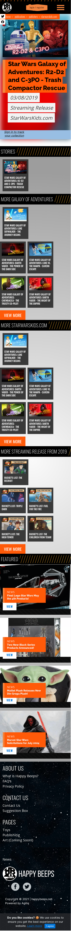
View (10, 607)
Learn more (34, 926)
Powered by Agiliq (17, 903)
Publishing (11, 835)
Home (8, 17)
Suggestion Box (15, 810)
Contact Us (11, 805)
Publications (20, 17)
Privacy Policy (13, 786)
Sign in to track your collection (14, 133)
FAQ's (7, 781)
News (7, 859)
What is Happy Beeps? (20, 776)
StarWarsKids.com (49, 17)
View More (13, 315)
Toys (6, 830)
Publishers (33, 17)
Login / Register (36, 7)
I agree (50, 926)
